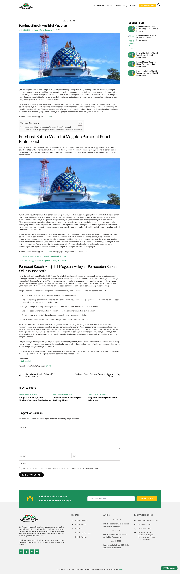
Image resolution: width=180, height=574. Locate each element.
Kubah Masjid (24, 361)
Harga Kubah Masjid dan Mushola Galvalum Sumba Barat (35, 399)
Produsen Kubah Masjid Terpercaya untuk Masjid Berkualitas (147, 73)
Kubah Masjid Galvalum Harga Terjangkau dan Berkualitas (146, 64)
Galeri (118, 5)
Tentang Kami (98, 5)
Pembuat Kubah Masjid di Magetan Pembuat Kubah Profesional (46, 127)
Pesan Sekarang (147, 5)
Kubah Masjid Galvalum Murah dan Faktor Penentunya (146, 38)
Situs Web (24, 463)
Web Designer (24, 30)
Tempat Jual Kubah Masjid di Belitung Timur (67, 399)
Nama (23, 456)
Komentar (25, 427)
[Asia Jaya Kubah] (26, 8)
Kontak (133, 5)
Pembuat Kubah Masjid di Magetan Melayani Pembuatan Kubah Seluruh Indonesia (53, 130)
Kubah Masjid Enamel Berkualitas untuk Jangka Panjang (147, 29)
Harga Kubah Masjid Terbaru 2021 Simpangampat (40, 375)
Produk (110, 5)
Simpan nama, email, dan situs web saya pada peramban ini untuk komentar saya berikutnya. (60, 468)
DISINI (48, 116)
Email (75, 456)
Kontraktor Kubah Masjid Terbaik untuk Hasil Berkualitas (147, 55)
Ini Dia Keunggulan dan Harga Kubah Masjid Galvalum (44, 260)
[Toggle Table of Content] (79, 124)
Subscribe (147, 498)
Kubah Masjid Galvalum (43, 30)
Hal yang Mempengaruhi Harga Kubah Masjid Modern (44, 256)
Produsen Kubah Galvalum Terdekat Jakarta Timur (94, 375)
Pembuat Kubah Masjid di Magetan (43, 26)
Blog (125, 5)
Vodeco (121, 569)
